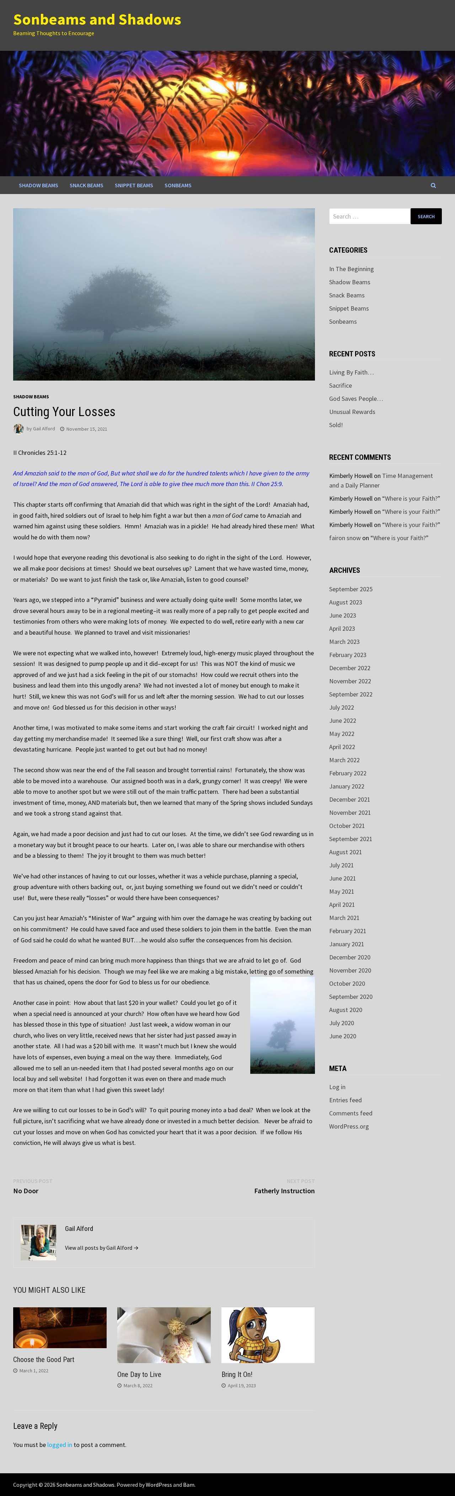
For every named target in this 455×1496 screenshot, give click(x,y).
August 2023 (345, 602)
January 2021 (346, 944)
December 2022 (349, 668)
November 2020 (350, 970)
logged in (59, 1445)
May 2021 (341, 891)
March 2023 (344, 641)
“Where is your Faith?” (411, 498)
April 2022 (342, 747)
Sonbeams (178, 185)
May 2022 (341, 734)
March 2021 (344, 918)
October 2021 (347, 826)
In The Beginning (351, 269)
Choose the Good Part (43, 1359)
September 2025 (351, 589)
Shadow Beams (38, 185)
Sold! (336, 425)
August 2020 (345, 1010)
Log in (337, 1087)
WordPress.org (349, 1126)
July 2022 (341, 707)
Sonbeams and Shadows (97, 19)
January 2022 (346, 786)
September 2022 (351, 694)
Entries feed (345, 1100)
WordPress (159, 1484)
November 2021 (350, 812)
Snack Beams (86, 185)
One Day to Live (139, 1374)
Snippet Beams (134, 185)
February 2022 (347, 773)
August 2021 (345, 852)
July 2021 (341, 865)
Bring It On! (236, 1374)
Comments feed (351, 1113)
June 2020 (342, 1036)
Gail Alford (44, 429)
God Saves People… (356, 398)
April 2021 (342, 904)
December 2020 (349, 957)
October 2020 (347, 983)
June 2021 (342, 878)
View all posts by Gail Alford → (102, 1247)
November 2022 (350, 681)
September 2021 (351, 839)
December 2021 (349, 799)
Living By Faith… (351, 372)
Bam (188, 1484)
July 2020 (341, 1023)
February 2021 (347, 931)
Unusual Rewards (352, 412)
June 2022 (342, 720)
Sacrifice (340, 385)
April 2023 (342, 628)
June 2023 (342, 615)
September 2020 (351, 996)
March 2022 (344, 760)
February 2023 (347, 655)
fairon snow (345, 538)
